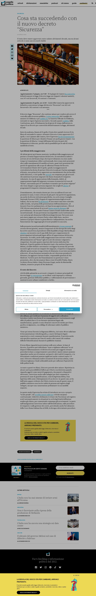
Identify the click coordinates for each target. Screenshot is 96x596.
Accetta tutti (69, 309)
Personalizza (47, 309)
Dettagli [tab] (48, 290)
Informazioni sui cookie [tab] (70, 290)
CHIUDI (77, 575)
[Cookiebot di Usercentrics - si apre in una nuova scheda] (73, 285)
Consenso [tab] (25, 290)
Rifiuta (26, 309)
